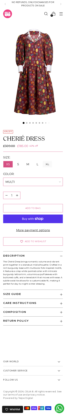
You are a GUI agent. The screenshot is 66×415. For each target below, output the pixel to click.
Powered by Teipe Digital (18, 398)
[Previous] (5, 4)
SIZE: (9, 157)
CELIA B (29, 391)
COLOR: (14, 174)
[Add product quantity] (17, 195)
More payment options (33, 230)
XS (8, 164)
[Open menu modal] (61, 13)
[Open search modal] (45, 13)
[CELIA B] (7, 13)
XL (47, 164)
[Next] (61, 4)
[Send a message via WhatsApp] (59, 408)
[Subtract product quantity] (6, 195)
